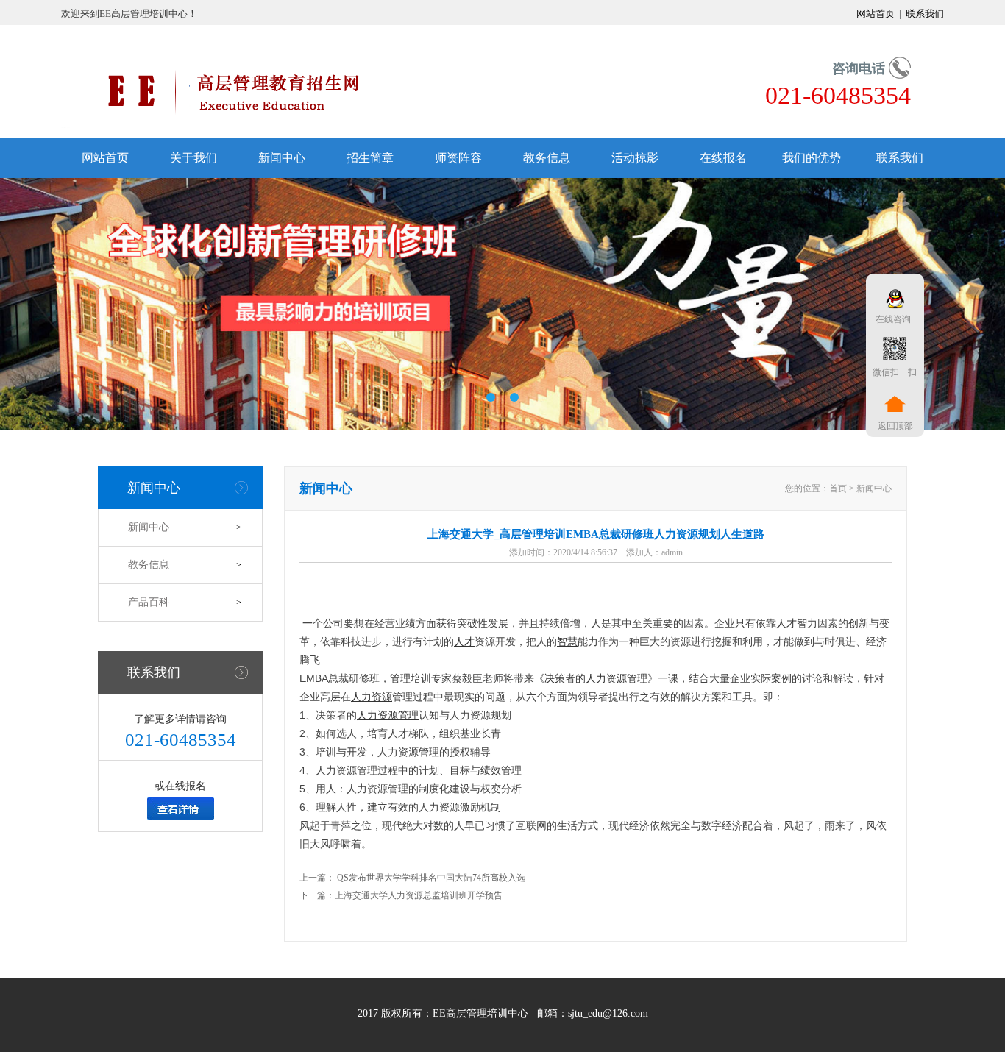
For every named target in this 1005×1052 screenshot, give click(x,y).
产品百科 (148, 602)
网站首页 (876, 13)
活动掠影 (634, 158)
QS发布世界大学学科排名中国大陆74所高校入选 (430, 877)
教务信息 (546, 158)
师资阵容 (458, 158)
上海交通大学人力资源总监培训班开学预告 (418, 895)
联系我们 (923, 13)
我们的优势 (811, 158)
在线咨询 (891, 319)
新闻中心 (281, 158)
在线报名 (723, 158)
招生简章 (370, 158)
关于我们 (193, 158)
